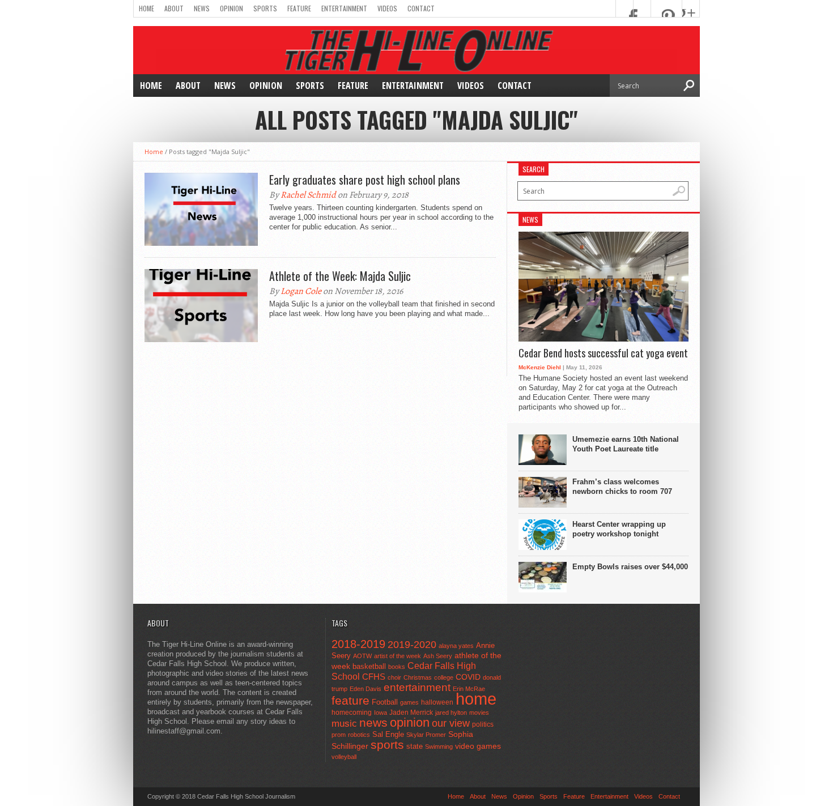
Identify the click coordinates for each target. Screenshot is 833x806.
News (202, 8)
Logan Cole (300, 291)
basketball (369, 666)
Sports (265, 8)
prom (339, 734)
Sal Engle (388, 734)
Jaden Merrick (411, 713)
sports (387, 744)
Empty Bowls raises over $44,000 (630, 566)
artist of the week (397, 656)
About (174, 8)
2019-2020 (412, 644)
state (414, 746)
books (396, 666)
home (476, 698)
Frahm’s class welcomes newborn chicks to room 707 (622, 486)
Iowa (380, 712)
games (409, 702)
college (443, 677)
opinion (410, 722)
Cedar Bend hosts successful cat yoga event (603, 353)
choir (394, 677)
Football (385, 702)
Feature (299, 8)
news (373, 723)
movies (479, 712)
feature (350, 700)
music (344, 723)
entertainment (417, 687)
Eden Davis (365, 688)
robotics (359, 734)
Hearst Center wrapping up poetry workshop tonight (619, 529)
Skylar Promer (426, 734)
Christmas (417, 677)
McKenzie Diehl (539, 367)
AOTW (362, 656)
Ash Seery (437, 656)
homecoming (352, 713)
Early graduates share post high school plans (364, 179)
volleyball (344, 756)
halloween (437, 702)
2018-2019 (358, 644)
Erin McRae (469, 688)
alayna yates (456, 645)
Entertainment (344, 8)
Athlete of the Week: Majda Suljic (340, 276)
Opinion (231, 8)
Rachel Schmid (308, 195)
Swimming (439, 746)
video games (478, 746)
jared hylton (451, 712)
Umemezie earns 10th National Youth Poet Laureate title (625, 444)
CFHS (373, 676)
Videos (387, 8)
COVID (468, 676)
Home (146, 8)
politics (483, 724)
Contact (421, 8)
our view (451, 723)
